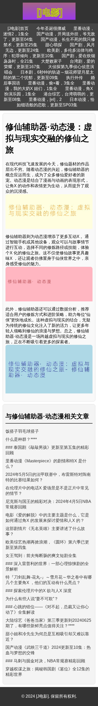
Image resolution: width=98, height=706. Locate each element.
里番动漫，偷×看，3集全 (51, 83)
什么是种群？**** (21, 439)
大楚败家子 (51, 61)
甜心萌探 (53, 45)
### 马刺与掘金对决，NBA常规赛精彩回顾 (45, 661)
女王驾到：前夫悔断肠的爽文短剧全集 (41, 555)
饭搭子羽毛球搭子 (22, 431)
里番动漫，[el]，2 (45, 99)
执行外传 (74, 77)
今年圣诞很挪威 (51, 28)
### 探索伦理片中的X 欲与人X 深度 (38, 590)
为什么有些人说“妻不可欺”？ (31, 599)
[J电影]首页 (18, 28)
